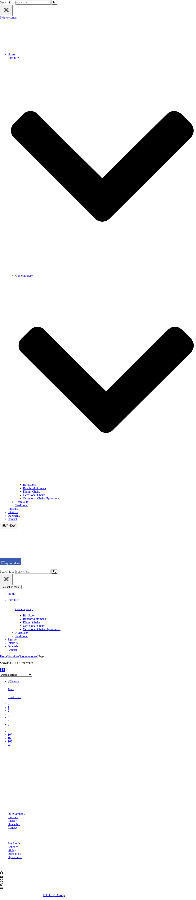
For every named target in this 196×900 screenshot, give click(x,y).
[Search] (54, 2)
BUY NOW (9, 526)
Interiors (13, 512)
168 (10, 738)
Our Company (16, 813)
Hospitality (22, 501)
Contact (12, 519)
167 (10, 734)
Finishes (13, 508)
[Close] (6, 10)
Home (11, 54)
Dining (12, 850)
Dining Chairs (31, 491)
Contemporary (29, 656)
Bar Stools (29, 484)
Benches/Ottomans (34, 488)
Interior (12, 820)
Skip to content (9, 17)
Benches (13, 846)
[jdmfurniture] (32, 47)
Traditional (21, 505)
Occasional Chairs (34, 495)
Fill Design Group (54, 895)
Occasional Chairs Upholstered (41, 498)
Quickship (14, 515)
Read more (14, 697)
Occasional (14, 853)
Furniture (13, 656)
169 (10, 741)
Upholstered (15, 857)
